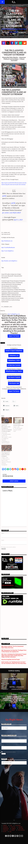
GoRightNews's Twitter (14, 360)
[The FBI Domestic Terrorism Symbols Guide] (18, 420)
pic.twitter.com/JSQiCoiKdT (11, 213)
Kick (11, 825)
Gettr (4, 831)
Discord (20, 827)
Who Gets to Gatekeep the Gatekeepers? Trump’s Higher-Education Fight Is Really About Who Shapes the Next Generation (13, 656)
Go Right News (14, 720)
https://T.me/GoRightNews (7, 250)
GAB (10, 831)
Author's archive (14, 481)
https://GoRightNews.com (14, 314)
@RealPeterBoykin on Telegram (14, 371)
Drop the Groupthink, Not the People (10, 659)
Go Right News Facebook (14, 365)
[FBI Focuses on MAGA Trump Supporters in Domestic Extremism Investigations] (6, 448)
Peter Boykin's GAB (14, 383)
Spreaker (5, 830)
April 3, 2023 (18, 220)
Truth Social (21, 830)
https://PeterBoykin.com (6, 240)
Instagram (6, 828)
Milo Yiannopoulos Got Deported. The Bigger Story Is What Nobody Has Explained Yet (13, 651)
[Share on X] (8, 43)
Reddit (13, 830)
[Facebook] (3, 469)
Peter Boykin (13, 32)
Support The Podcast (14, 336)
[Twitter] (10, 469)
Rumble (13, 828)
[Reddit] (13, 469)
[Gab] (8, 469)
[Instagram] (15, 469)
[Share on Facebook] (12, 43)
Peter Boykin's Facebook (14, 377)
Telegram (17, 825)
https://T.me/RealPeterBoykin (8, 247)
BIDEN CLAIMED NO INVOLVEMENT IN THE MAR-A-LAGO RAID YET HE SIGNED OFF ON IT (14, 699)
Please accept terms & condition (9, 547)
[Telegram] (5, 469)
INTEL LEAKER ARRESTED (14, 679)
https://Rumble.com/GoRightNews (9, 260)
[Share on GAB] (20, 43)
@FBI (4, 196)
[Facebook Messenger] (18, 469)
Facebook (5, 827)
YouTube (21, 828)
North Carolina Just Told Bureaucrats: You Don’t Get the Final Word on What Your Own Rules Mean (13, 663)
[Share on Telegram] (16, 43)
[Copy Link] (20, 469)
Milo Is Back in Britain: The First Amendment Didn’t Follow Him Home (12, 647)
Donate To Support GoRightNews (14, 350)
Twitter (13, 827)
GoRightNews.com (14, 355)
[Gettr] (22, 469)
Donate (5, 825)
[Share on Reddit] (24, 43)
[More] (25, 469)
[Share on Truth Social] (3, 43)
